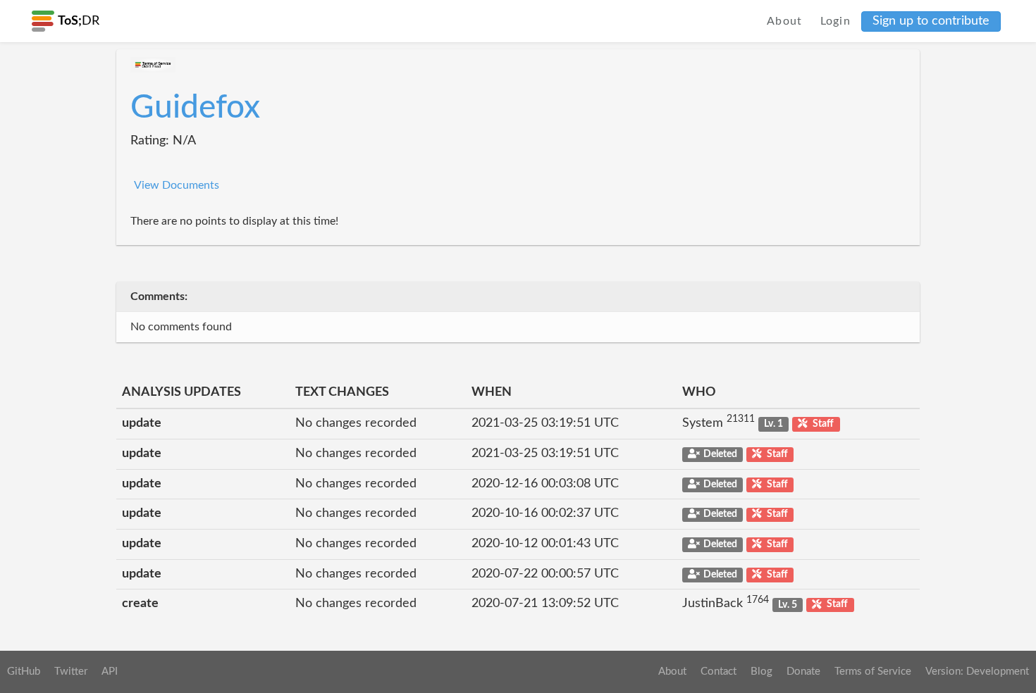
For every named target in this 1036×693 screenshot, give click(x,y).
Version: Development (977, 671)
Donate (803, 671)
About (785, 21)
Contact (718, 671)
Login (835, 21)
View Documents (176, 185)
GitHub (23, 671)
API (109, 671)
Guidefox (195, 108)
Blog (761, 671)
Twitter (70, 671)
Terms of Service (872, 671)
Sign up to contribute (930, 21)
